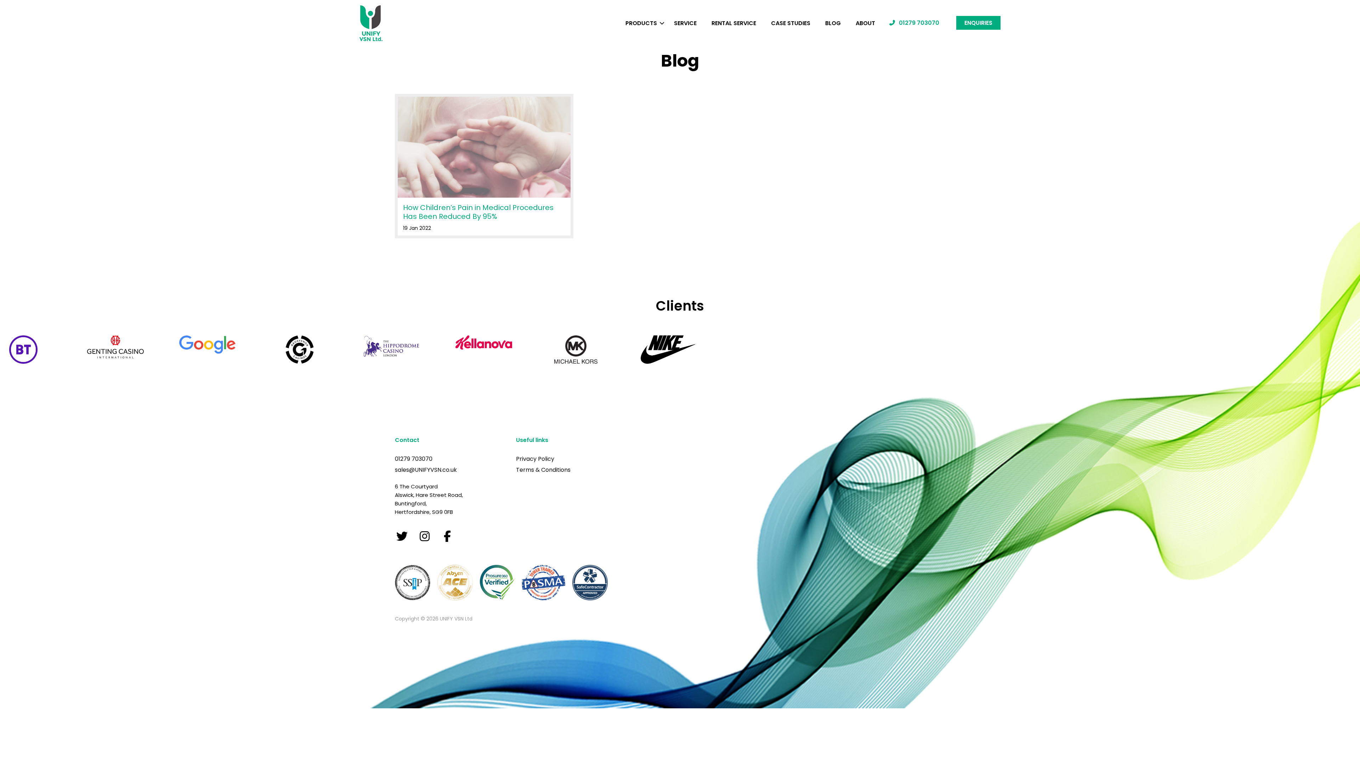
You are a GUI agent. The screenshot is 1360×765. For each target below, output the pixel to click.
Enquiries (978, 23)
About (865, 23)
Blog (833, 23)
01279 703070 (918, 23)
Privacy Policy (535, 459)
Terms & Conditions (543, 470)
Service (685, 23)
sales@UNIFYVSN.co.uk (426, 470)
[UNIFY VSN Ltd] (370, 24)
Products (641, 23)
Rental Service (734, 23)
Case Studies (790, 23)
